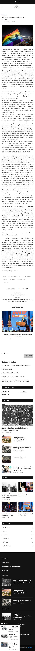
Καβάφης (5, 279)
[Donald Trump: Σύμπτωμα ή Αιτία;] (9, 507)
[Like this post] (20, 288)
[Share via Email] (27, 288)
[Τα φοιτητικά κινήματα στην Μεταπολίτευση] (6, 449)
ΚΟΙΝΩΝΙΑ (18, 535)
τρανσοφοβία (6, 282)
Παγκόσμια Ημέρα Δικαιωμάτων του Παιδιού (13, 628)
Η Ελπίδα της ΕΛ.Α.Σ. (7, 369)
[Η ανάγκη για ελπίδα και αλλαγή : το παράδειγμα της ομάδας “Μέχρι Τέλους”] (6, 469)
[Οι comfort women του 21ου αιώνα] (4, 636)
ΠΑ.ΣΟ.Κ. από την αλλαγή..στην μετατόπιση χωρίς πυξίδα (17, 365)
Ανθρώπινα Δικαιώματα (14, 276)
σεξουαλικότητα (21, 279)
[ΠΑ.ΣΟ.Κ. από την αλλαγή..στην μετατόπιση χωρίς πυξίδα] (9, 487)
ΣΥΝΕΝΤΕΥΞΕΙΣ (18, 545)
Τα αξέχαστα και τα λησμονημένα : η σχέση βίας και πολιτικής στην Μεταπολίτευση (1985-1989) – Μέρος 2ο (17, 380)
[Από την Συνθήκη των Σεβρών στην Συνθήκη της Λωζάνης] (17, 415)
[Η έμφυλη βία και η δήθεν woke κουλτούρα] (17, 321)
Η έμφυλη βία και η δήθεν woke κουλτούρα (17, 334)
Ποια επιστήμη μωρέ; (20, 457)
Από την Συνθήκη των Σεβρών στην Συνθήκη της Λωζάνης (15, 429)
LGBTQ (4, 276)
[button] (3, 324)
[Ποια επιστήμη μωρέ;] (6, 459)
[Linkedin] (19, 2)
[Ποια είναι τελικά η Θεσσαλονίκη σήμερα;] (6, 439)
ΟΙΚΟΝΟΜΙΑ (18, 538)
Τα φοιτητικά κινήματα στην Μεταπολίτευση (22, 448)
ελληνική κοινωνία (27, 276)
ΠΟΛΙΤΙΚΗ (18, 542)
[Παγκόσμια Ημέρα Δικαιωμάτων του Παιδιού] (4, 628)
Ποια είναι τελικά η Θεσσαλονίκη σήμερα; (20, 438)
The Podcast (18, 528)
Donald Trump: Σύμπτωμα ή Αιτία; (10, 372)
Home (3, 12)
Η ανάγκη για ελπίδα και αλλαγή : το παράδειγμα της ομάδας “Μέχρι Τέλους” (23, 468)
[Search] (33, 6)
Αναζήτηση (5, 353)
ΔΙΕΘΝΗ (18, 531)
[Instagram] (17, 2)
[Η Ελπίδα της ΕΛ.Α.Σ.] (25, 487)
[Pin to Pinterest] (25, 288)
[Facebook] (15, 2)
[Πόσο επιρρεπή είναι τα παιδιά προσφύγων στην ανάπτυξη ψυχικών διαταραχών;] (4, 644)
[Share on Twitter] (23, 288)
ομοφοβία (12, 279)
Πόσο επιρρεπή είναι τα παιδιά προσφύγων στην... (12, 645)
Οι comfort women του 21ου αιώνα (13, 636)
